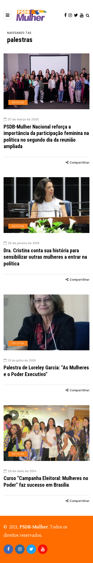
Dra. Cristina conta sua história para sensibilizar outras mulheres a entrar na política (45, 257)
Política (18, 343)
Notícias (18, 102)
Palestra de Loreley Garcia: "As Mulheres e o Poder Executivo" (46, 371)
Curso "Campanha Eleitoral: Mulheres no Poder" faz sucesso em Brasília (46, 481)
